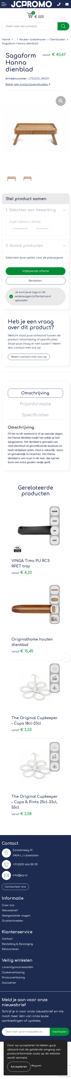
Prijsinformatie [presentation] (35, 404)
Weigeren (36, 1065)
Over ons (8, 905)
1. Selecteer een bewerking (31, 210)
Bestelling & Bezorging (17, 944)
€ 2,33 (21, 730)
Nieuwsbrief (10, 910)
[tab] (35, 393)
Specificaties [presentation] (35, 415)
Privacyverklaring (13, 977)
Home (6, 39)
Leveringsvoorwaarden (17, 967)
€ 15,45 (22, 651)
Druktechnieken (12, 920)
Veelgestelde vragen (16, 915)
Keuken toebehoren (32, 39)
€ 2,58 (21, 814)
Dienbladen (58, 39)
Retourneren (10, 949)
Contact (7, 938)
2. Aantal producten (24, 246)
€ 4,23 (21, 573)
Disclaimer (9, 982)
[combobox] (30, 26)
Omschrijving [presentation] (35, 393)
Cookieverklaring (13, 972)
